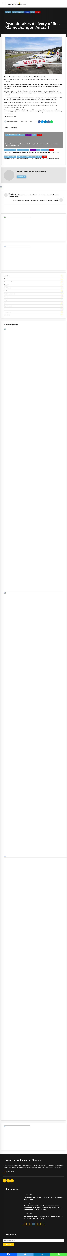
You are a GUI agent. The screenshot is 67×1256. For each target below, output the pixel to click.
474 (27, 1224)
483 (44, 1224)
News (32, 12)
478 (39, 1224)
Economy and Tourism (18, 12)
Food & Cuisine (33, 288)
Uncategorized (33, 312)
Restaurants (45, 150)
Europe (27, 12)
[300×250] (17, 217)
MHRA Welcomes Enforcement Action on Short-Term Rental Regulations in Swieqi (31, 159)
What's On (33, 315)
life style (33, 296)
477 (36, 1224)
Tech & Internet (33, 306)
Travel (37, 12)
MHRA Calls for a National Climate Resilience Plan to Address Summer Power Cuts (31, 152)
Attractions (33, 275)
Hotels (26, 150)
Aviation (8, 12)
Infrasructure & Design (30, 156)
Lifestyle (28, 134)
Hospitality (21, 134)
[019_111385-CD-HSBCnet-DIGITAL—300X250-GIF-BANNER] (17, 247)
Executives (33, 284)
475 (30, 1224)
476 (33, 1224)
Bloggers (33, 278)
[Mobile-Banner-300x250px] (17, 1126)
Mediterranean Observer (12, 121)
